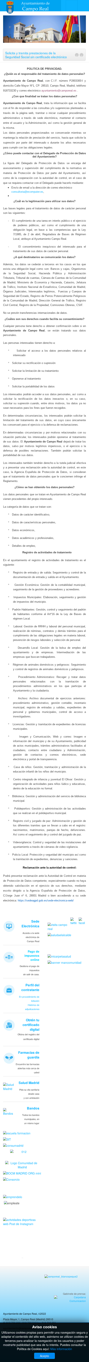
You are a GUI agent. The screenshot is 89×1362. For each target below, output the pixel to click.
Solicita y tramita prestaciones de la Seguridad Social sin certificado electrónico (36, 55)
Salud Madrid (29, 1082)
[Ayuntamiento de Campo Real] (30, 5)
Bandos (33, 1108)
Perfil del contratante (30, 987)
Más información (61, 1349)
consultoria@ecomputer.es (27, 191)
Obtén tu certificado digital (31, 1025)
